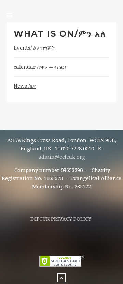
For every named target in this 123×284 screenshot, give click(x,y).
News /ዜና (25, 86)
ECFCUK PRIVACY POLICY (60, 219)
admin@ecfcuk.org (61, 157)
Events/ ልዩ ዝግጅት (34, 48)
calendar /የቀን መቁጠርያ (40, 67)
